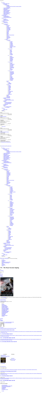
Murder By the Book (4, 315)
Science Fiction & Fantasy (7, 12)
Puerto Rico (8, 96)
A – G (9, 40)
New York (8, 7)
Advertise (3, 166)
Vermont (11, 76)
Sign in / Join (3, 126)
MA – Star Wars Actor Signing (7, 322)
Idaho (11, 50)
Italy (9, 90)
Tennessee (11, 74)
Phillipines (10, 83)
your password (10, 114)
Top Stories (5, 100)
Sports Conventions (6, 158)
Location (6, 39)
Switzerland (10, 94)
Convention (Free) (6, 161)
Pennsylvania (12, 71)
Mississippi (11, 59)
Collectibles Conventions (7, 155)
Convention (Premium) (7, 16)
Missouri (11, 60)
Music (7, 34)
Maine (11, 201)
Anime (8, 26)
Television (8, 36)
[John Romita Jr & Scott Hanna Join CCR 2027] (18, 369)
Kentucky (11, 199)
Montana (11, 61)
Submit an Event (4, 15)
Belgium (10, 231)
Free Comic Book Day (8, 103)
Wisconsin (11, 79)
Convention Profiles (7, 99)
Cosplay (8, 30)
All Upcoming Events (6, 3)
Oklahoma (11, 69)
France (9, 88)
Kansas (11, 53)
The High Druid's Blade (5, 311)
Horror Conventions (6, 11)
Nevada (11, 63)
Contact (3, 110)
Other (7, 38)
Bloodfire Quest (4, 313)
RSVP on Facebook (2, 299)
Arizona (11, 42)
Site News (5, 250)
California (8, 5)
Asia (7, 81)
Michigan (11, 58)
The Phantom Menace (5, 312)
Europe (8, 84)
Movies (8, 33)
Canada (8, 226)
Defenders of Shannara (5, 306)
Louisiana (11, 54)
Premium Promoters (6, 20)
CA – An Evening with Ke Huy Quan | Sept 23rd (8, 341)
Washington (11, 223)
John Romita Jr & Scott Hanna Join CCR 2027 (8, 371)
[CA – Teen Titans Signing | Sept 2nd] (21, 332)
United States (7, 150)
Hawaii (11, 49)
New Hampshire (12, 64)
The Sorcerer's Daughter (5, 308)
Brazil (7, 95)
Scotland (10, 92)
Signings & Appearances (7, 13)
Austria (9, 85)
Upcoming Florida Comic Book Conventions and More (14, 6)
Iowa (10, 52)
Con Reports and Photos (7, 97)
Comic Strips (8, 29)
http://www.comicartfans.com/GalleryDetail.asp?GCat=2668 (8, 328)
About (3, 253)
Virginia (11, 77)
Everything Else (6, 104)
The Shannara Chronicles (5, 309)
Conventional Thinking (8, 106)
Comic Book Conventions (7, 153)
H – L (9, 48)
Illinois (11, 196)
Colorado (11, 44)
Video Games (8, 182)
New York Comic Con (8, 248)
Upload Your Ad (6, 22)
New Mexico (12, 65)
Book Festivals (5, 9)
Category (6, 24)
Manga (8, 32)
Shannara (3, 304)
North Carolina (12, 212)
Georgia (11, 193)
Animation (8, 25)
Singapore (10, 229)
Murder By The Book (3, 300)
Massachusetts (12, 57)
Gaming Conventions (6, 10)
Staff (4, 108)
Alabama (11, 41)
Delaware (11, 191)
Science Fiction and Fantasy (10, 180)
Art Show (8, 172)
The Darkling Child (4, 310)
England (10, 87)
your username (10, 119)
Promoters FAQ (6, 19)
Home (1, 258)
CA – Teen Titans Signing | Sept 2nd (6, 333)
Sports (8, 35)
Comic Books (8, 174)
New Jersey (11, 210)
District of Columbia (12, 46)
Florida (11, 47)
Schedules (3, 2)
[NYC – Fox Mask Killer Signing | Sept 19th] (21, 378)
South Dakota (12, 73)
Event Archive (5, 14)
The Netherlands (11, 91)
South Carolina (12, 218)
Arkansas (11, 188)
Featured (5, 101)
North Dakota (12, 67)
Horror (8, 177)
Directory (5, 98)
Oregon (11, 215)
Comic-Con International (8, 102)
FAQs (3, 163)
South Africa (8, 242)
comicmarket (3, 314)
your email (9, 118)
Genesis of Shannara (4, 307)
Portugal (10, 237)
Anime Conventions (6, 8)
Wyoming (11, 80)
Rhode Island (12, 72)
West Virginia (12, 78)
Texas (11, 220)
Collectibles (8, 28)
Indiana (11, 51)
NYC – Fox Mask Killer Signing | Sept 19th (7, 337)
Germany (10, 234)
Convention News (6, 169)
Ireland (9, 89)
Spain (9, 93)
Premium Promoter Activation (7, 17)
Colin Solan (1, 270)
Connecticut (11, 45)
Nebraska (11, 62)
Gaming (8, 31)
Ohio (10, 68)
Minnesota (11, 204)
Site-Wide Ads (5, 21)
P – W (9, 70)
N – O (9, 207)
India (9, 82)
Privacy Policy (5, 109)
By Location (5, 4)
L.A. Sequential (7, 107)
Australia (8, 240)
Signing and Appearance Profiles (9, 245)
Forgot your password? (3, 116)
